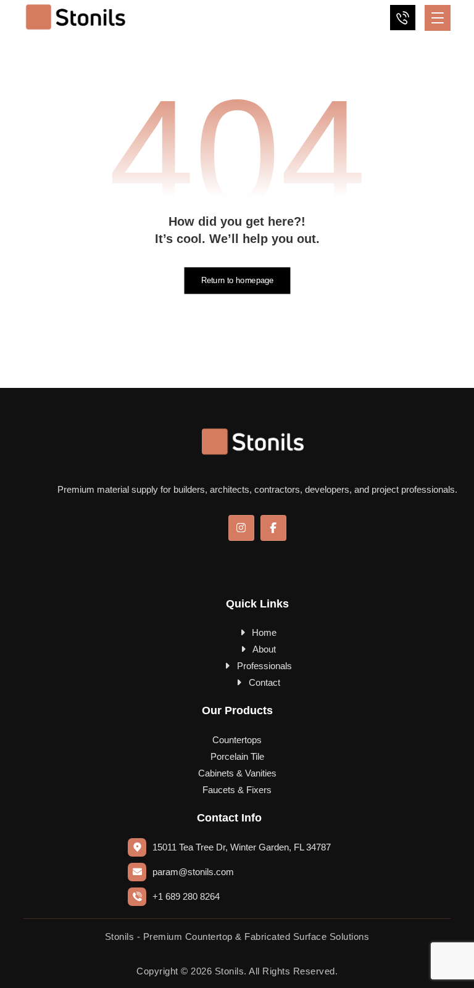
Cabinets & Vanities (237, 773)
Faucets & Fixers (237, 789)
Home (264, 632)
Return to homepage (237, 280)
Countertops (237, 740)
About (264, 649)
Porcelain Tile (237, 756)
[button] (438, 18)
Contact (264, 682)
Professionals (264, 666)
